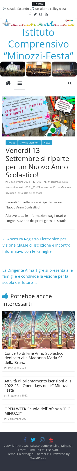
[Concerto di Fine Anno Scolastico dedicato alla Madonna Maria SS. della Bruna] (38, 313)
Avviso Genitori (29, 142)
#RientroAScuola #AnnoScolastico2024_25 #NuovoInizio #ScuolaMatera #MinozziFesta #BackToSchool (38, 187)
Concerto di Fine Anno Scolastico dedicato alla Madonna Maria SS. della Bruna (34, 358)
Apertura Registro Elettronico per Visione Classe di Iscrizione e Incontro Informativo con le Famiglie (36, 245)
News (47, 142)
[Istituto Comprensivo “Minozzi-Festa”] (38, 64)
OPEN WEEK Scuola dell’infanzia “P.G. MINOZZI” (37, 411)
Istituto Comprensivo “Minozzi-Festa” (38, 43)
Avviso (11, 142)
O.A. (39, 182)
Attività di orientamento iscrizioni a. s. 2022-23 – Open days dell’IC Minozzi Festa (38, 385)
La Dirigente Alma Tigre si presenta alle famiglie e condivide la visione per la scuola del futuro (37, 276)
